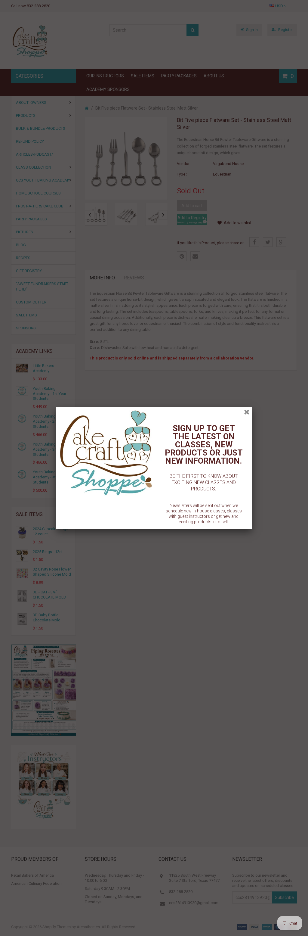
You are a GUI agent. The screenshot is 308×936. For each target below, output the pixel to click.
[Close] (246, 412)
